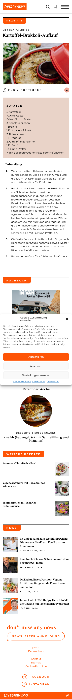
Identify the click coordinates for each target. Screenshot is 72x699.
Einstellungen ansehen (36, 375)
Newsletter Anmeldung (36, 636)
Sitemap (36, 662)
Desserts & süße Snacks (36, 433)
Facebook (40, 676)
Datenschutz (38, 382)
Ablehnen (36, 366)
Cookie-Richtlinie (22, 382)
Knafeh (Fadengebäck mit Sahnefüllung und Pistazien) (36, 439)
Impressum (53, 382)
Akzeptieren (36, 356)
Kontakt (36, 658)
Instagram (39, 684)
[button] (67, 319)
